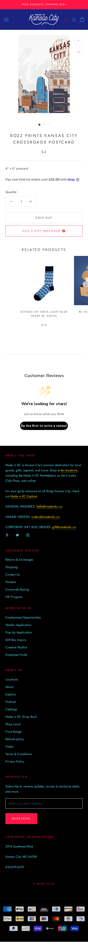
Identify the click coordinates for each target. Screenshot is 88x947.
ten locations (69, 470)
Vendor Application (18, 625)
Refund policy (14, 739)
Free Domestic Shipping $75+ (44, 4)
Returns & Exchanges (19, 559)
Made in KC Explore (23, 496)
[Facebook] (7, 534)
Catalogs (11, 709)
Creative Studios (16, 647)
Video (9, 746)
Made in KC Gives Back (21, 716)
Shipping (11, 567)
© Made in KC (44, 884)
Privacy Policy (14, 761)
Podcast (10, 701)
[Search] (74, 19)
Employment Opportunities (23, 617)
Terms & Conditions (18, 754)
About (9, 687)
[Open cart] (82, 19)
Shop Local (12, 724)
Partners (10, 582)
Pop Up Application (18, 632)
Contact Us (12, 574)
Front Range (13, 731)
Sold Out (43, 218)
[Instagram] (27, 534)
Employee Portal (16, 654)
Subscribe (21, 819)
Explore (10, 694)
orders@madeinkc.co (45, 517)
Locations (11, 679)
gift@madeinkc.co (64, 527)
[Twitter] (17, 534)
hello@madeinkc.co (49, 506)
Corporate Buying (17, 589)
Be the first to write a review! (44, 426)
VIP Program (14, 597)
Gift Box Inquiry (15, 640)
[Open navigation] (6, 19)
